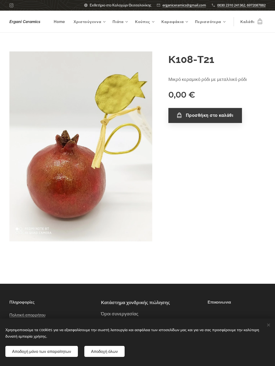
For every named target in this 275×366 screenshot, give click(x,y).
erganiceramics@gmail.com (184, 5)
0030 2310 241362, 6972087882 (241, 5)
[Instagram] (11, 5)
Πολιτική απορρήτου (27, 315)
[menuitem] (60, 21)
